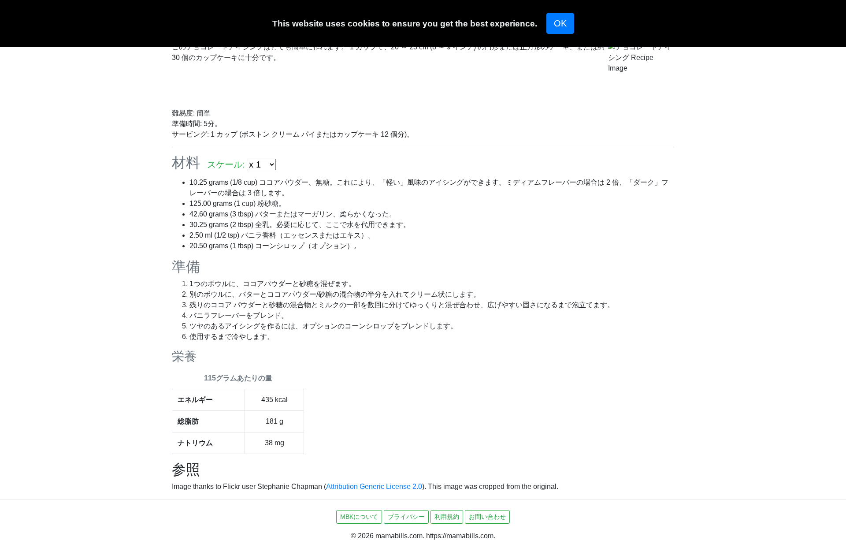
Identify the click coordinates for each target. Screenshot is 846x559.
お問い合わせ (487, 516)
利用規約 (446, 516)
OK (560, 23)
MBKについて (359, 516)
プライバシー (406, 516)
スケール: (226, 164)
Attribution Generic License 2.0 (374, 486)
